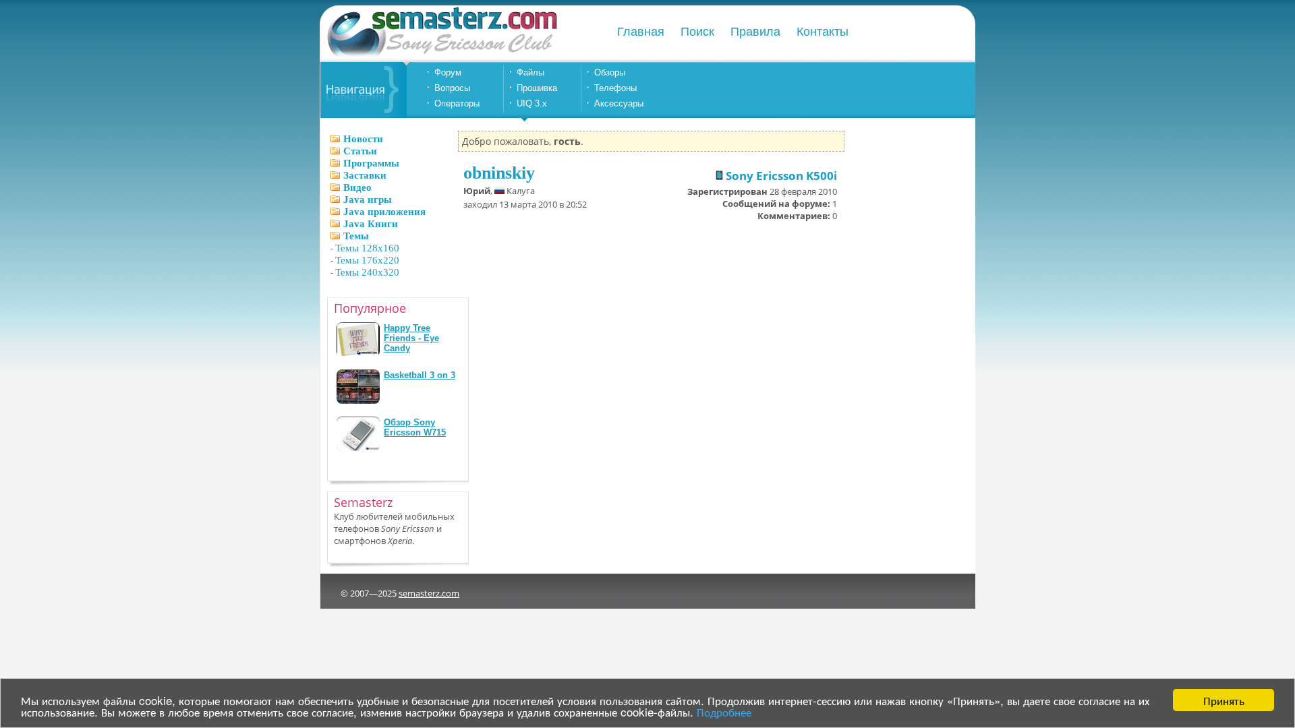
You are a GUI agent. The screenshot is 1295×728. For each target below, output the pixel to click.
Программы (371, 163)
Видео (357, 187)
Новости (363, 138)
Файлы (530, 72)
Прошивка (537, 88)
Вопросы (452, 88)
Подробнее (724, 711)
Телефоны (615, 88)
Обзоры (609, 72)
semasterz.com (429, 593)
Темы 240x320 (367, 272)
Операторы (457, 103)
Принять (1223, 700)
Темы (356, 236)
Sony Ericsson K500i (780, 175)
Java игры (367, 199)
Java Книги (370, 223)
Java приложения (384, 211)
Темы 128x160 (367, 248)
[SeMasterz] (441, 55)
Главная (640, 31)
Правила (755, 31)
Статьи (360, 151)
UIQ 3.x (532, 103)
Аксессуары (618, 103)
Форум (447, 72)
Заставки (364, 175)
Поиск (697, 31)
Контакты (822, 31)
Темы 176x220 (367, 260)
